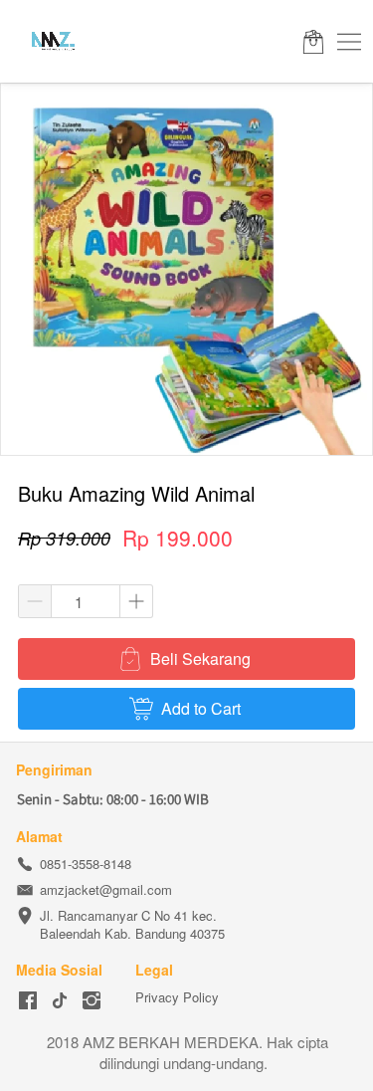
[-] (28, 1000)
